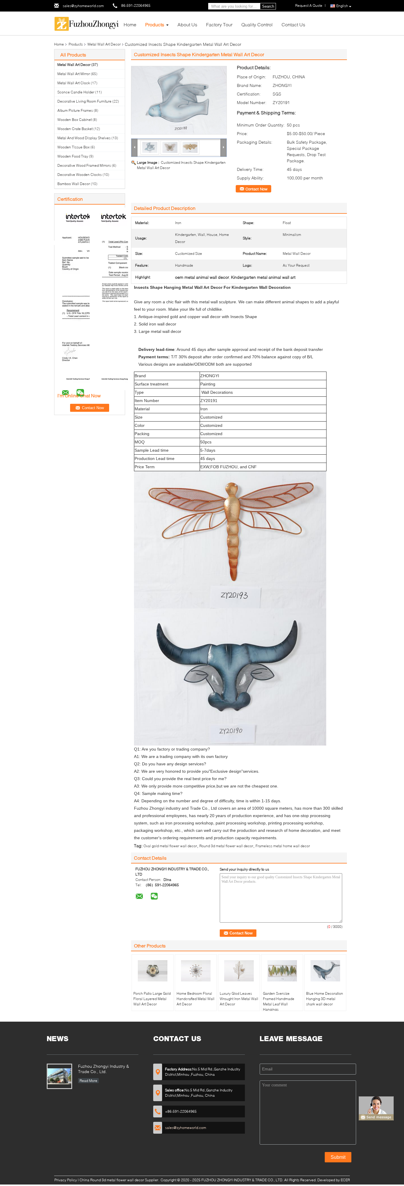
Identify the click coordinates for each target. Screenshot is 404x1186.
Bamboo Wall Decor (73, 184)
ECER (345, 1180)
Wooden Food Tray (72, 156)
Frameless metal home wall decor (283, 846)
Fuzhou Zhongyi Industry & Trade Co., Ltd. (103, 1069)
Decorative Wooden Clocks (79, 174)
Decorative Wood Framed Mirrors (84, 165)
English (342, 6)
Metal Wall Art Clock (73, 83)
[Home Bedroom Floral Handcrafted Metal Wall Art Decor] (195, 971)
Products (154, 24)
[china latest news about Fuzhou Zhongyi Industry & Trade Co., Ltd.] (59, 1076)
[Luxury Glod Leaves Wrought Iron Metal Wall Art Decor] (239, 971)
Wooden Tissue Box (73, 147)
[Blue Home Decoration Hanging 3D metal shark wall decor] (325, 971)
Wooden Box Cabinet (74, 119)
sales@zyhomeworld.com (83, 6)
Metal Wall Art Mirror (73, 74)
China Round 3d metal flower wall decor (112, 1180)
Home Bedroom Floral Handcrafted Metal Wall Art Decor (195, 998)
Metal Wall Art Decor (104, 44)
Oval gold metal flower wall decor (170, 846)
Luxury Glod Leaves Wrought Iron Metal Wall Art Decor (239, 998)
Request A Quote (308, 5)
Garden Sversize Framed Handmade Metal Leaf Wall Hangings (278, 1001)
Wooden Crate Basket (75, 129)
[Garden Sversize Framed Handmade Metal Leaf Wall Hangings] (282, 971)
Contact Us (293, 24)
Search (268, 6)
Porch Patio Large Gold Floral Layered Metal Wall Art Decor (152, 998)
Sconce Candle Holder (75, 92)
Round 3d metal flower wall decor (226, 846)
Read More (88, 1080)
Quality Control (257, 24)
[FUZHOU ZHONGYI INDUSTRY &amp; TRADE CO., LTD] (86, 23)
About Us (187, 24)
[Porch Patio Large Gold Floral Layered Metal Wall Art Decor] (152, 971)
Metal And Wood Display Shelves (84, 138)
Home (130, 24)
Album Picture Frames (75, 110)
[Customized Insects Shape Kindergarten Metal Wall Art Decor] (179, 100)
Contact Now (256, 189)
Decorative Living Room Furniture (84, 101)
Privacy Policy (65, 1180)
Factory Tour (219, 24)
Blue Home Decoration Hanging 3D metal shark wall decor (324, 998)
